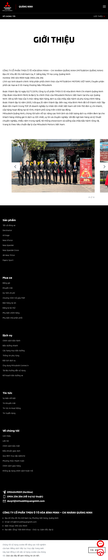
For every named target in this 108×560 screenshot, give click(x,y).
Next (104, 166)
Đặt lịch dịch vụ (9, 360)
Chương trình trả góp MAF (14, 298)
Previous (16, 166)
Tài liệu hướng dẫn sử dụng (14, 370)
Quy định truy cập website (14, 455)
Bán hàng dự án (9, 302)
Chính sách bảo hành (11, 340)
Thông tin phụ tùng (11, 355)
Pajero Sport (8, 260)
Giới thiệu (7, 436)
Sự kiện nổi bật (9, 398)
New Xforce (8, 240)
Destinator (7, 230)
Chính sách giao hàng (12, 465)
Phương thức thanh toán (13, 460)
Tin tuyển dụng (9, 413)
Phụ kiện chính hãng (11, 312)
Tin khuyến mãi (9, 403)
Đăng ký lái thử (9, 307)
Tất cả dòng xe (9, 225)
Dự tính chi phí (9, 293)
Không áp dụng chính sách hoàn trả (18, 470)
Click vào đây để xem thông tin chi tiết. (23, 555)
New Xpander (8, 245)
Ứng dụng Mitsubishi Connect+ (16, 365)
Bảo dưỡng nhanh (10, 345)
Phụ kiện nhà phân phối (12, 317)
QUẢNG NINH (26, 6)
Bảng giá (6, 283)
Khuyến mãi (8, 288)
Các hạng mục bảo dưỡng (14, 350)
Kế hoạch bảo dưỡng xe (13, 375)
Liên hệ (6, 441)
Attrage (6, 235)
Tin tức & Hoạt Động (12, 408)
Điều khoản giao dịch (11, 450)
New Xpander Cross (11, 250)
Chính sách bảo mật (11, 445)
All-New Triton (9, 255)
